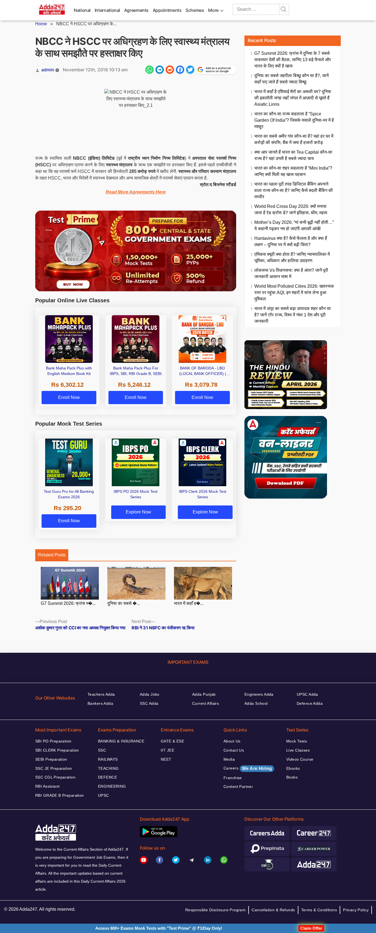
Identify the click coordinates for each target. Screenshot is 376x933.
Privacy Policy (356, 910)
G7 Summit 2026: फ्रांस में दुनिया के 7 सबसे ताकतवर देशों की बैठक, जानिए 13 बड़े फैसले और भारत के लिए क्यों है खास (292, 59)
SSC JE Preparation (53, 768)
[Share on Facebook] (180, 70)
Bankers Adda (100, 703)
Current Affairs (205, 703)
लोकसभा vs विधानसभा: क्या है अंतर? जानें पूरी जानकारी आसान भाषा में (291, 273)
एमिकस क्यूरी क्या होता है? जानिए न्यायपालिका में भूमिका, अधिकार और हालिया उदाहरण (292, 257)
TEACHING (108, 768)
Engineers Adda (259, 694)
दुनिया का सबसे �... (123, 603)
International (107, 10)
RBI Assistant (47, 786)
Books (292, 777)
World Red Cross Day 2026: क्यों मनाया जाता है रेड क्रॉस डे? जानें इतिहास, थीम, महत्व (290, 209)
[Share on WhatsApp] (149, 70)
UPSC (103, 795)
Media (229, 759)
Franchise (233, 778)
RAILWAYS (108, 759)
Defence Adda (310, 703)
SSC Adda (149, 703)
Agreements (136, 10)
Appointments (167, 10)
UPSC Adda (307, 694)
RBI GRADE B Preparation (59, 795)
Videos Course (299, 759)
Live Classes (298, 750)
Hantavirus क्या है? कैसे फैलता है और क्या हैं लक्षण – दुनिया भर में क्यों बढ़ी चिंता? (290, 241)
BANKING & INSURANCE (121, 741)
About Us (232, 741)
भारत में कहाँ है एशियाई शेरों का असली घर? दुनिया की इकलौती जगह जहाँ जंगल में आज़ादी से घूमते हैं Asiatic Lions (292, 98)
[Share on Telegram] (160, 70)
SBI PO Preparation (53, 741)
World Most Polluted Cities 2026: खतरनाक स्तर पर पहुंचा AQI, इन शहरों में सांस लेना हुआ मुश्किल (294, 292)
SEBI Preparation (51, 759)
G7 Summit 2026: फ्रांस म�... (68, 603)
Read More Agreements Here (136, 192)
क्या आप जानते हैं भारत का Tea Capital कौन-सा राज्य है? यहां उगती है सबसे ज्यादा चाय (293, 155)
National (82, 10)
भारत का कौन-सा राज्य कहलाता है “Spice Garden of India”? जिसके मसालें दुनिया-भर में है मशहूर (294, 120)
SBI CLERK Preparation (57, 750)
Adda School (256, 703)
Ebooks (293, 768)
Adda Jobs (149, 694)
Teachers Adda (101, 694)
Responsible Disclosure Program (215, 910)
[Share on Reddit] (170, 70)
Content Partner (238, 786)
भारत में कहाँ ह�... (188, 603)
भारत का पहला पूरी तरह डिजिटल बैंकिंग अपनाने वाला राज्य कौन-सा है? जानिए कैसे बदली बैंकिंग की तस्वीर (293, 190)
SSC (102, 750)
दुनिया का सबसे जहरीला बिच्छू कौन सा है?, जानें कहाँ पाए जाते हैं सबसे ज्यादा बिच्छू (291, 78)
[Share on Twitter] (190, 70)
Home (41, 23)
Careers (248, 768)
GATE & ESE (172, 741)
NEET (166, 759)
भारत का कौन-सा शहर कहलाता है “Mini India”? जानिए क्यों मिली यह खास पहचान (293, 171)
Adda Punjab (204, 694)
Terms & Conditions (319, 910)
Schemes (195, 10)
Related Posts (52, 555)
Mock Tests (296, 741)
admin (47, 69)
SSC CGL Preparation (55, 777)
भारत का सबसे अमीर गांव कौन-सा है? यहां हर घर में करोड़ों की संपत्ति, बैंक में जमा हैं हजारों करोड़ (293, 139)
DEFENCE (107, 777)
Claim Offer (311, 928)
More (213, 10)
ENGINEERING (112, 786)
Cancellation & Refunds (273, 910)
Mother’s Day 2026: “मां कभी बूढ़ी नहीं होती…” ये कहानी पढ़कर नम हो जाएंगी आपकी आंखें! (294, 225)
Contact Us (234, 750)
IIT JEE (167, 750)
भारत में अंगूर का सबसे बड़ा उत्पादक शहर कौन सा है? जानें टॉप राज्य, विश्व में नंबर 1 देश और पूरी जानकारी (292, 314)
